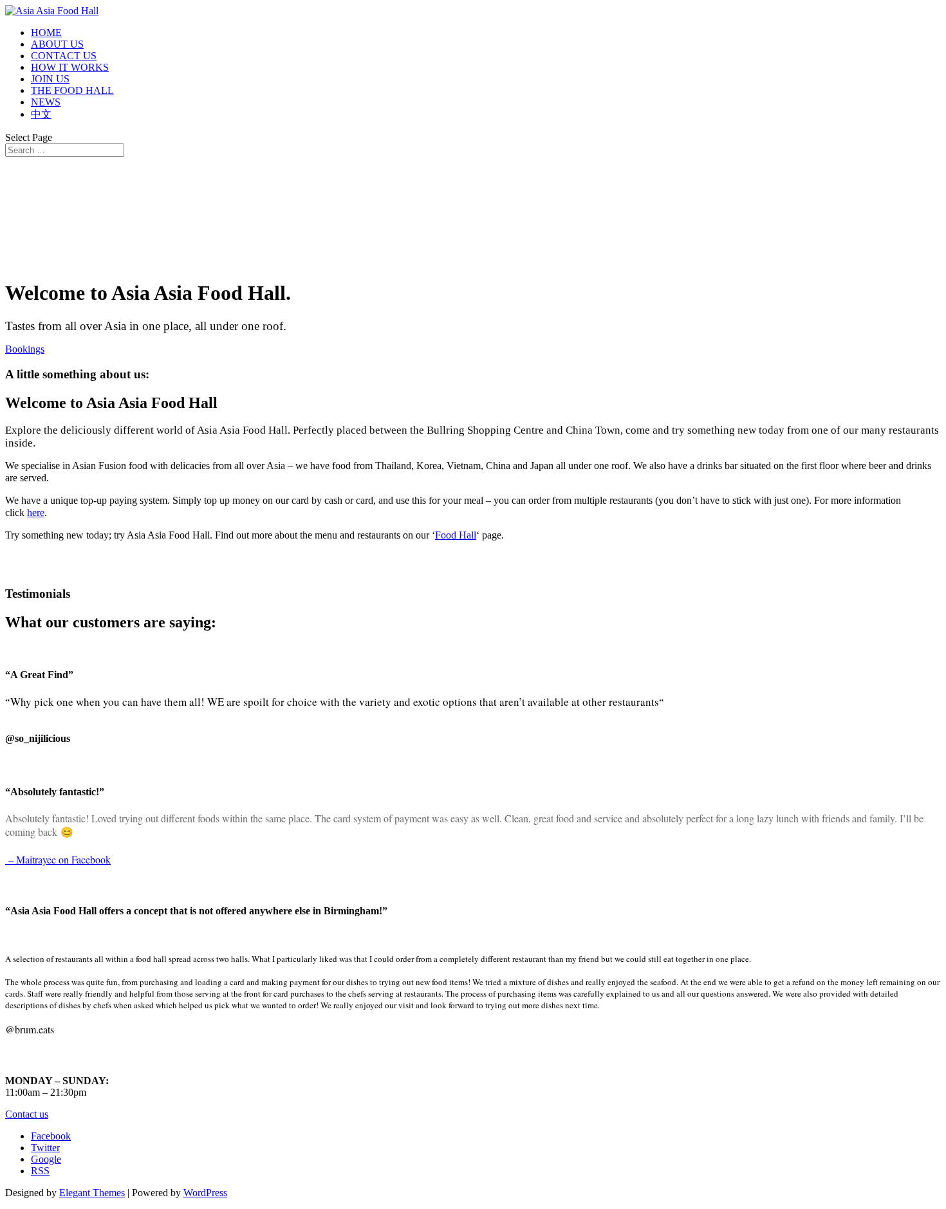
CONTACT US (64, 55)
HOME (46, 32)
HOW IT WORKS (70, 67)
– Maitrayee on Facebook (58, 859)
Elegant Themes (92, 1192)
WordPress (205, 1192)
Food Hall (455, 535)
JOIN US (50, 78)
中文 (41, 114)
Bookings (24, 349)
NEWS (45, 102)
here (35, 512)
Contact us (26, 1114)
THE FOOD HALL (72, 90)
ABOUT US (57, 44)
